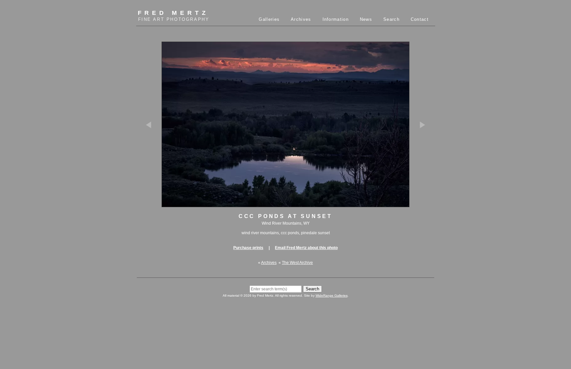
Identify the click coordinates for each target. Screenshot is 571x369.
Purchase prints (248, 247)
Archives (301, 19)
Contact (420, 19)
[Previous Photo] (152, 154)
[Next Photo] (419, 154)
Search (391, 19)
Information (336, 19)
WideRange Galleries (332, 295)
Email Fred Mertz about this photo (306, 247)
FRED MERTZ (173, 16)
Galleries (269, 19)
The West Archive (297, 262)
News (366, 19)
